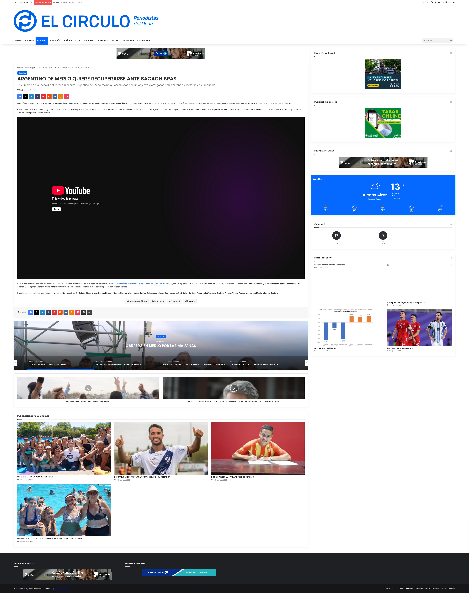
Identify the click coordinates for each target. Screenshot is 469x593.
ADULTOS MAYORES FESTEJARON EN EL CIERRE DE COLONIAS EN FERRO (161, 345)
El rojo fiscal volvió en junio (326, 348)
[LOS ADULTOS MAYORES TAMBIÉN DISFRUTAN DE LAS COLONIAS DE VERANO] (64, 510)
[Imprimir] (89, 312)
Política (68, 40)
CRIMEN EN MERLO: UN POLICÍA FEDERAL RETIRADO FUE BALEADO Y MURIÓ (82, 2)
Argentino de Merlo (137, 301)
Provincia (127, 40)
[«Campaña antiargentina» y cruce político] (419, 282)
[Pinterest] (43, 96)
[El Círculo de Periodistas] (86, 21)
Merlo (18, 40)
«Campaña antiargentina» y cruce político (406, 302)
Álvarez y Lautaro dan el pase (400, 348)
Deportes (41, 40)
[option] (161, 345)
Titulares (190, 301)
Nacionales (142, 40)
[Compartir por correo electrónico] (83, 312)
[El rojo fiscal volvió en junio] (346, 327)
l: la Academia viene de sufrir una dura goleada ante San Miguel (137, 284)
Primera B (175, 301)
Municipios (409, 589)
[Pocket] (66, 96)
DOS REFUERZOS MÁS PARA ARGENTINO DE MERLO (232, 477)
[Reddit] (49, 96)
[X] (25, 96)
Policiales (89, 40)
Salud (78, 40)
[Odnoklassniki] (60, 96)
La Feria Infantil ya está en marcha (329, 265)
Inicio (21, 68)
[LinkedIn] (31, 96)
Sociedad (29, 40)
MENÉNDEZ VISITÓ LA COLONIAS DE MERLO (35, 477)
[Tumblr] (37, 96)
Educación (55, 40)
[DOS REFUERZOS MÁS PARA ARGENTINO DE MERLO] (258, 448)
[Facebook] (19, 96)
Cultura (115, 40)
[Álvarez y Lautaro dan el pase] (419, 327)
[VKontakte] (55, 96)
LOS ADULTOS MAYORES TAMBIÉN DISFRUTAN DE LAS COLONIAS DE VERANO (49, 538)
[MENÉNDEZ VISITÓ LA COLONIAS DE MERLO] (64, 448)
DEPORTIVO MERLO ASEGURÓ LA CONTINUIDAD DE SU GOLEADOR (142, 477)
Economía (103, 40)
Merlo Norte (158, 301)
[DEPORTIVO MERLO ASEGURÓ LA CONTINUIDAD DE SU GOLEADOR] (161, 448)
